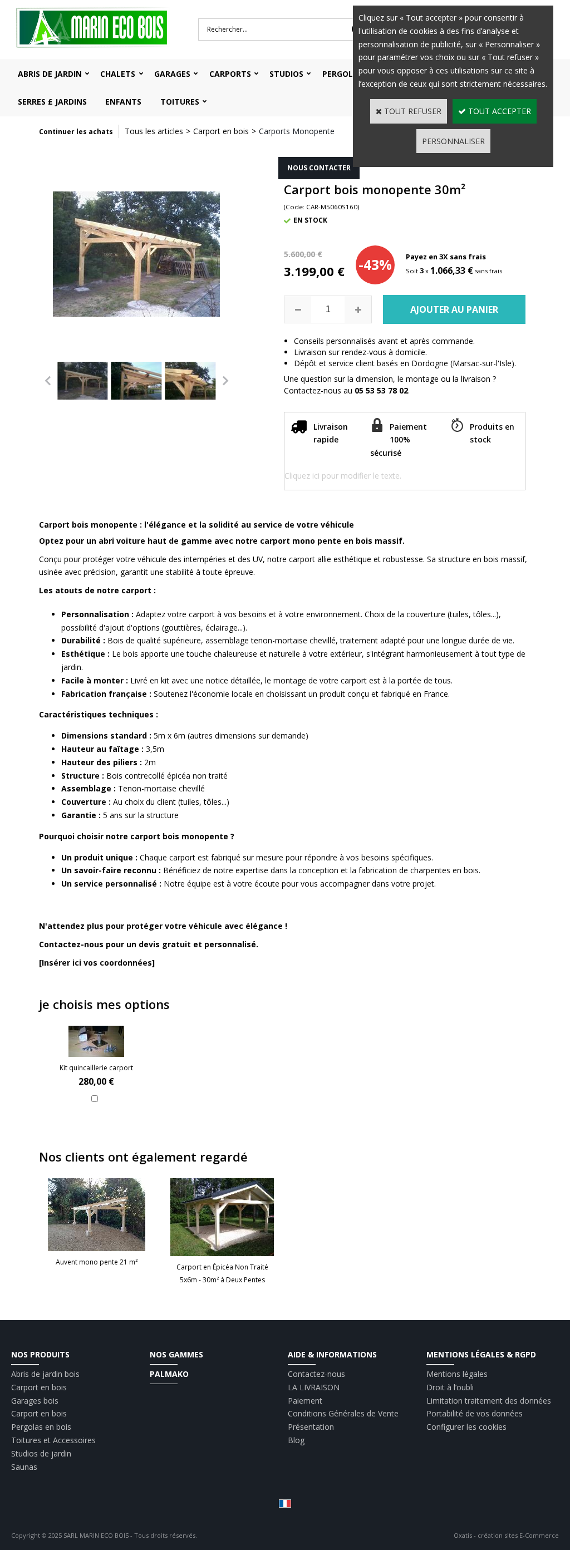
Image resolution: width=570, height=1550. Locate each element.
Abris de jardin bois (45, 1374)
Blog (296, 1440)
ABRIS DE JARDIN (50, 73)
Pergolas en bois (41, 1426)
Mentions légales (457, 1374)
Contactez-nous (316, 1374)
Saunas (24, 1467)
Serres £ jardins (52, 101)
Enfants (123, 101)
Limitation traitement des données (488, 1400)
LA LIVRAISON (314, 1387)
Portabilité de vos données (474, 1413)
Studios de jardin (41, 1453)
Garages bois (34, 1400)
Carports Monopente (297, 131)
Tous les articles (154, 131)
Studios (286, 73)
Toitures (179, 101)
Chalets (117, 73)
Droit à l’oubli (450, 1387)
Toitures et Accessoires (53, 1440)
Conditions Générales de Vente (343, 1413)
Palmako (169, 1374)
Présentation (311, 1426)
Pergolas (342, 73)
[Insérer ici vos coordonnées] (97, 962)
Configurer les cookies (466, 1426)
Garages (172, 73)
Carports (230, 73)
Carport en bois (221, 131)
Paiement (305, 1400)
